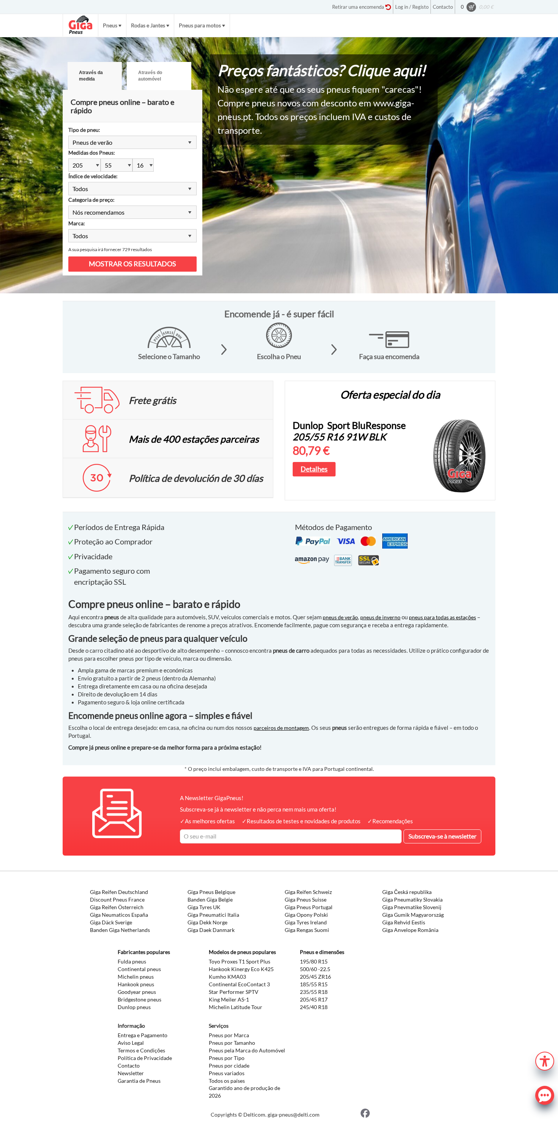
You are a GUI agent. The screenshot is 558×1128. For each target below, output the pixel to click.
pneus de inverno (380, 617)
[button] (544, 1060)
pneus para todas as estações (442, 617)
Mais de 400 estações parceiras (194, 439)
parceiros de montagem (281, 728)
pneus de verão (340, 617)
